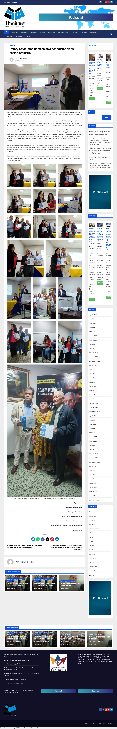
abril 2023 (92, 483)
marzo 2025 (93, 386)
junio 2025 (92, 374)
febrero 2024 (93, 441)
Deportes (51, 32)
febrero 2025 (93, 390)
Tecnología (19, 36)
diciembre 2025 (94, 348)
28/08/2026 (11, 641)
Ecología (9, 36)
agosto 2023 (93, 466)
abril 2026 (92, 331)
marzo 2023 (93, 487)
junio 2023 (92, 475)
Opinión (75, 32)
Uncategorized (93, 566)
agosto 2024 (93, 416)
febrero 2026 (93, 340)
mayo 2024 (92, 428)
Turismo (84, 32)
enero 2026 (92, 344)
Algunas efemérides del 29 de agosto (70, 584)
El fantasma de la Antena (108, 65)
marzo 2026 (93, 336)
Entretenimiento (64, 32)
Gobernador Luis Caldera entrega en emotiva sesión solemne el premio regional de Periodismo (99, 132)
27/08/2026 (93, 641)
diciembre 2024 (94, 399)
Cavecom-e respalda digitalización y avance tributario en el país (92, 234)
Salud (29, 36)
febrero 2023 (93, 491)
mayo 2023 (92, 479)
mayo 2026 (92, 327)
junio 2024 (92, 424)
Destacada (9, 579)
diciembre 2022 (94, 500)
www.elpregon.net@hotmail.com (14, 683)
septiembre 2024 (94, 411)
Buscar (91, 112)
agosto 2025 (93, 365)
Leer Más (92, 98)
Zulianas (9, 581)
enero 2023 (92, 496)
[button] (108, 34)
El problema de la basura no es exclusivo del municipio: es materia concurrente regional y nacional (66, 547)
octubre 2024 (93, 407)
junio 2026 (92, 323)
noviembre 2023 (94, 453)
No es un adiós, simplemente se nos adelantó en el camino (92, 67)
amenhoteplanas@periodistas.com (14, 664)
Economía (33, 32)
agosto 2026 (93, 315)
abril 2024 (92, 432)
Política (24, 32)
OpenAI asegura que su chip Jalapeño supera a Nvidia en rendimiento (100, 234)
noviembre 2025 (94, 352)
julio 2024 (92, 420)
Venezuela (14, 32)
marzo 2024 (93, 437)
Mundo (42, 32)
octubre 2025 (93, 357)
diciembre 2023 (94, 449)
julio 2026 (92, 319)
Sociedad (93, 32)
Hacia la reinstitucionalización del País (100, 62)
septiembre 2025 (94, 361)
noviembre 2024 (94, 403)
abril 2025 (92, 382)
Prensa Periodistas (22, 58)
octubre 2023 (93, 458)
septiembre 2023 (94, 462)
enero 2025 (92, 395)
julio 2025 (92, 369)
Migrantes (92, 533)
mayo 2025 (92, 378)
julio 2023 (92, 470)
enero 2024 (92, 445)
